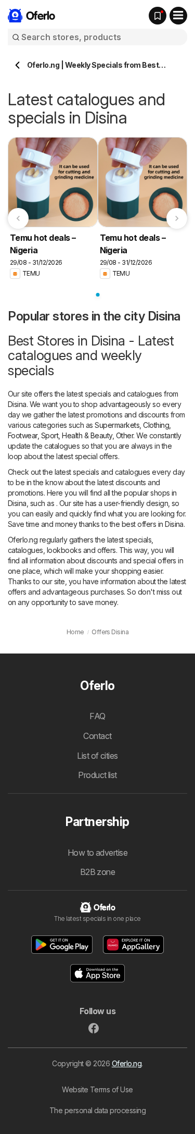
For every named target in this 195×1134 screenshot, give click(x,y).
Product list (97, 775)
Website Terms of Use (97, 1089)
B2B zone (97, 872)
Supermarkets (117, 425)
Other (124, 435)
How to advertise (98, 852)
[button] (62, 944)
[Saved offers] (157, 15)
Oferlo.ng (126, 1063)
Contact (97, 736)
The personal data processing (97, 1110)
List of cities (97, 755)
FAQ (97, 716)
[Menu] (178, 15)
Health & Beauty (87, 435)
